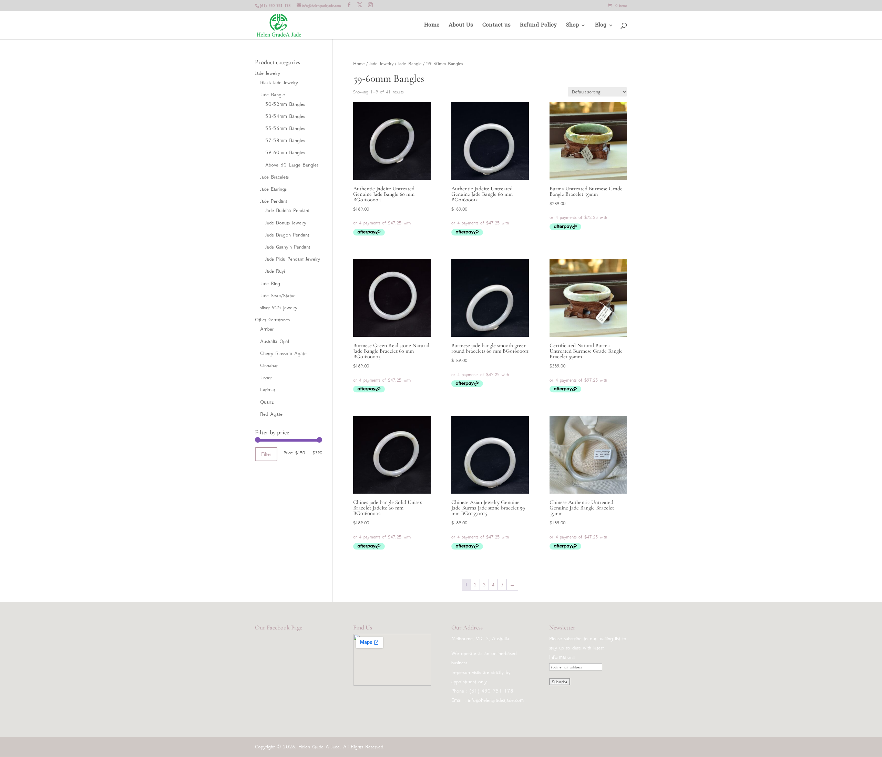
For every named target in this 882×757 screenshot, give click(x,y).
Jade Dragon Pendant (287, 235)
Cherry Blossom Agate (283, 353)
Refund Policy (538, 26)
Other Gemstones (272, 319)
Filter (266, 454)
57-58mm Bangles (285, 140)
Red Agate (271, 414)
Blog (600, 26)
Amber (267, 329)
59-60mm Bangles (285, 152)
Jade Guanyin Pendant (287, 247)
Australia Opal (274, 341)
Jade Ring (270, 283)
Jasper (266, 377)
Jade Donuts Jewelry (285, 223)
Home (431, 26)
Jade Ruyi (275, 271)
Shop (572, 26)
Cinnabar (269, 365)
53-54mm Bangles (285, 116)
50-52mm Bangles (285, 104)
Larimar (267, 389)
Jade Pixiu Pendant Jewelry (292, 259)
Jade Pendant (273, 201)
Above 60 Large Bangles (291, 165)
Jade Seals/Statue (278, 295)
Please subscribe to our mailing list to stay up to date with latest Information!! (587, 647)
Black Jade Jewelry (279, 82)
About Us (461, 26)
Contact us (496, 26)
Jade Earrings (273, 189)
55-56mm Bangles (285, 128)
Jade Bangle (410, 64)
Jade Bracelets (274, 177)
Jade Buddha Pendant (287, 210)
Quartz (267, 402)
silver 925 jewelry (278, 307)
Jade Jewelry (381, 64)
